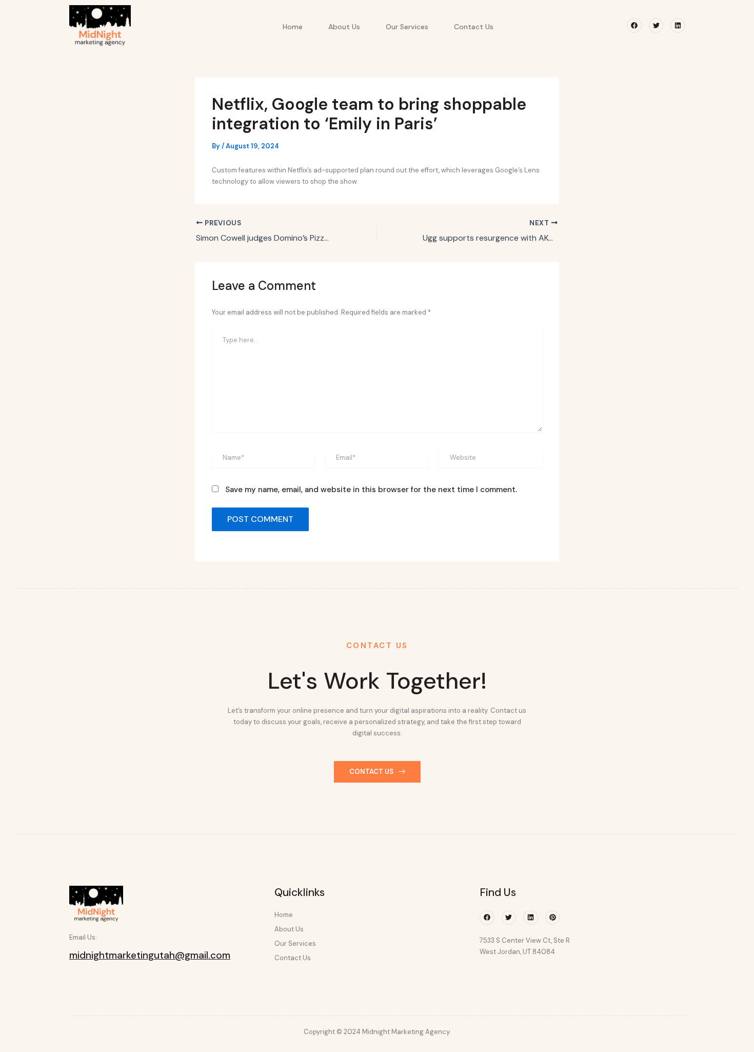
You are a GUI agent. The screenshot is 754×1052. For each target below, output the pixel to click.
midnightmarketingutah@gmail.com (149, 955)
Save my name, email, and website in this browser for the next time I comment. (371, 489)
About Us (344, 26)
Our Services (407, 26)
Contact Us (473, 26)
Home (293, 26)
